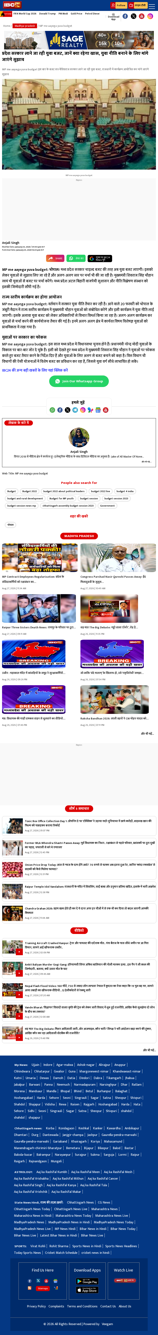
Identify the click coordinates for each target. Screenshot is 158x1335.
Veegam (107, 1324)
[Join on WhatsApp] (52, 410)
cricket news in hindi (95, 1253)
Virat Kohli (37, 1246)
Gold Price (76, 14)
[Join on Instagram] (83, 410)
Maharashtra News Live (111, 1216)
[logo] (12, 8)
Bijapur (89, 1148)
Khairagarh (79, 1141)
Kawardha (114, 1128)
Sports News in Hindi (86, 1246)
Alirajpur (104, 1065)
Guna (72, 1071)
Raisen (74, 1104)
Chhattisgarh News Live (70, 1209)
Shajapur (35, 1104)
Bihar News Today (122, 1229)
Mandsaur (35, 1091)
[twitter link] (133, 16)
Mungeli (56, 1161)
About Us (125, 1306)
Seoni (67, 1098)
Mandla (51, 1091)
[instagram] (150, 16)
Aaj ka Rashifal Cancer (103, 1178)
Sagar (95, 1098)
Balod (116, 1148)
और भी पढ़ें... (147, 461)
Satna (107, 1098)
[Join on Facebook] (60, 410)
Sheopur (120, 1098)
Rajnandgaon (38, 1161)
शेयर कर (80, 258)
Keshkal (83, 1128)
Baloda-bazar (23, 1155)
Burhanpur (104, 1091)
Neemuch (63, 1084)
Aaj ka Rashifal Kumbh (51, 1172)
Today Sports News (27, 1253)
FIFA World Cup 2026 (25, 14)
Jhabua (129, 1078)
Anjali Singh (10, 243)
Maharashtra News (104, 1209)
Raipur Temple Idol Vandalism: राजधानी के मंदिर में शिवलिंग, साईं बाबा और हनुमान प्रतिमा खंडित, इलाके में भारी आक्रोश (90, 887)
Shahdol (19, 1104)
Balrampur (43, 1155)
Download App (113, 18)
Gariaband (60, 1141)
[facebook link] (125, 16)
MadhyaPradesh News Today (113, 1222)
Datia (71, 1078)
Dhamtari (20, 1135)
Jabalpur (19, 1084)
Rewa (62, 1104)
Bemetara (73, 1148)
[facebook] (29, 1281)
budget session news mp (21, 506)
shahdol (126, 1111)
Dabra (98, 1078)
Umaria (31, 1078)
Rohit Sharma (58, 1246)
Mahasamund (113, 1141)
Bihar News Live (25, 1235)
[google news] (104, 16)
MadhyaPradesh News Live (32, 1229)
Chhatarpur (42, 1071)
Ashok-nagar (86, 1065)
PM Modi (63, 14)
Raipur (135, 1155)
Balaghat (121, 1091)
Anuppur (120, 1065)
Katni (18, 1078)
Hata (137, 1104)
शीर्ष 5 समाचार (79, 809)
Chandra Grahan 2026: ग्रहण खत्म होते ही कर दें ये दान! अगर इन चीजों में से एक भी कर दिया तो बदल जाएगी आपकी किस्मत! (87, 910)
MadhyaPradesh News (29, 1222)
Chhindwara (22, 1071)
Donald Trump (47, 14)
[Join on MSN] (90, 410)
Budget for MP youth (62, 498)
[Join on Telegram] (75, 410)
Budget (11, 491)
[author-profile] (79, 437)
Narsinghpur (108, 1084)
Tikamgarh (113, 1078)
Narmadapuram (84, 1084)
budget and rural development (25, 498)
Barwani (34, 1084)
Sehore (54, 1098)
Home (6, 25)
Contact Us (108, 1306)
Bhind (77, 1091)
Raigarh (19, 1161)
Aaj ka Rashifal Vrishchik (30, 1192)
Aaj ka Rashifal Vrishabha (31, 1178)
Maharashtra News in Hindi (32, 1216)
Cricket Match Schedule (61, 1253)
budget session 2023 (116, 498)
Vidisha (50, 1104)
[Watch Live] (125, 1282)
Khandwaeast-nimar (127, 1071)
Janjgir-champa (73, 1135)
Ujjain (35, 1065)
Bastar (129, 1148)
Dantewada (50, 1135)
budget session (89, 498)
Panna (48, 1084)
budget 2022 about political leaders (64, 491)
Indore (47, 1065)
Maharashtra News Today (73, 1216)
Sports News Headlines (121, 1246)
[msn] (56, 1288)
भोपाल (10, 525)
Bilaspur (103, 1148)
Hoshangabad (23, 1098)
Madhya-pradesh (25, 25)
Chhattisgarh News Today (32, 1209)
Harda (41, 1098)
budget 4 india (125, 491)
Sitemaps (43, 1288)
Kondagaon (66, 1128)
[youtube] (141, 16)
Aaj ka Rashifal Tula (93, 1185)
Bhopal (65, 1091)
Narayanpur (63, 1155)
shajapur (34, 1117)
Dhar (124, 1084)
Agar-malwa (64, 1065)
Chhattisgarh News (80, 1202)
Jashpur (92, 1135)
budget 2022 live (100, 491)
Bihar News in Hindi (93, 1229)
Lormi (122, 1155)
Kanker (98, 1128)
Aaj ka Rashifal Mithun (68, 1178)
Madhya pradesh (79, 536)
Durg (34, 1135)
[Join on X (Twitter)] (67, 410)
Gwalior (59, 1071)
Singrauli (81, 1098)
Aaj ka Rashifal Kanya (61, 1185)
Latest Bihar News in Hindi (58, 1235)
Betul (89, 1091)
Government (107, 506)
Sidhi (31, 1111)
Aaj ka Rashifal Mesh (118, 1172)
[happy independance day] (79, 40)
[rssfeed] (30, 1288)
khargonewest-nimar (94, 1071)
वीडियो (79, 931)
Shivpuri (135, 1098)
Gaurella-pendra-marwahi (119, 1135)
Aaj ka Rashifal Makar (66, 1192)
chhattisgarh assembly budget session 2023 (68, 506)
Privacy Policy (36, 1306)
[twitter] (38, 1280)
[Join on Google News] (98, 410)
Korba (50, 1128)
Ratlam (137, 1084)
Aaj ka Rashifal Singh (28, 1185)
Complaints (56, 1306)
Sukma (95, 1155)
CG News (104, 1202)
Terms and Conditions (82, 1306)
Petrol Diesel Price (95, 14)
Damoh (58, 1078)
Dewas (44, 1078)
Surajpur (80, 1155)
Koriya (95, 1141)
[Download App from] (87, 1284)
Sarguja (109, 1155)
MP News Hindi (65, 1229)
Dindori (84, 1078)
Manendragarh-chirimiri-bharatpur (38, 1148)
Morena (19, 1091)
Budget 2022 (29, 491)
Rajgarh (89, 1104)
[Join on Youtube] (105, 410)
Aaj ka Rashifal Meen (85, 1172)
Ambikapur (132, 1128)
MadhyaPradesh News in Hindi (69, 1222)
